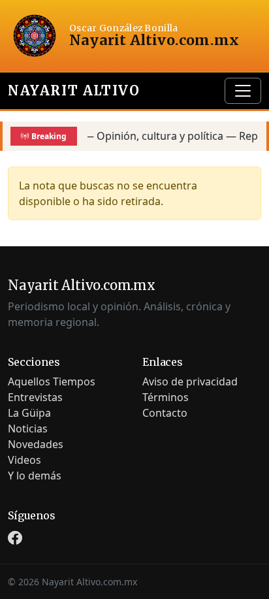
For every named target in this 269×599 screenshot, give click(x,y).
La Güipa (29, 413)
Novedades (35, 444)
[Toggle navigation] (243, 91)
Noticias (28, 428)
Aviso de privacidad (190, 381)
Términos (165, 397)
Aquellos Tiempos (51, 381)
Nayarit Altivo (74, 90)
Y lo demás (34, 475)
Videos (24, 460)
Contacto (164, 413)
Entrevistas (35, 397)
